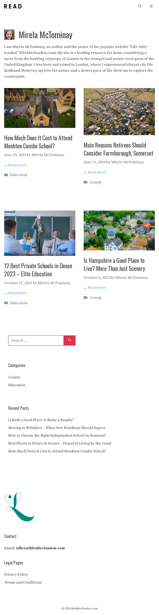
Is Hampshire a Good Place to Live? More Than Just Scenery (114, 264)
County (96, 182)
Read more (17, 165)
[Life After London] (13, 6)
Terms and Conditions (23, 582)
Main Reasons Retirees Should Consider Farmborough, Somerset (118, 149)
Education (18, 175)
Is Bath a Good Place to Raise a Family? (41, 420)
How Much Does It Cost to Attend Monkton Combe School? (38, 141)
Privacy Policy (16, 574)
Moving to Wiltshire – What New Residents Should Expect (56, 427)
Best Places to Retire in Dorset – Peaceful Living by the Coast (59, 443)
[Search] (70, 340)
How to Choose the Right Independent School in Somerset (57, 435)
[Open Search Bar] (140, 6)
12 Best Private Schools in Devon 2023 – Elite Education (38, 269)
